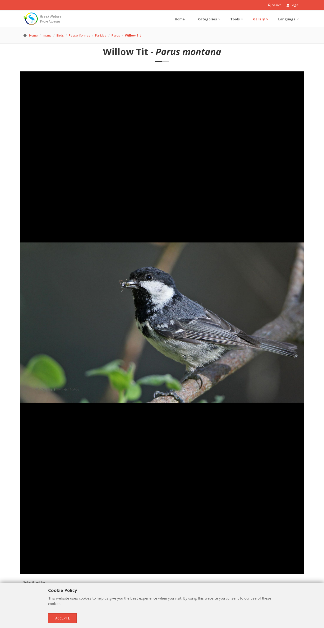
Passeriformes (79, 35)
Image (47, 35)
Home (180, 19)
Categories (207, 19)
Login (294, 5)
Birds (60, 35)
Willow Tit (133, 35)
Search (276, 5)
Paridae (100, 35)
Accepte (62, 618)
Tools (235, 19)
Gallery (259, 19)
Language (287, 19)
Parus (115, 35)
